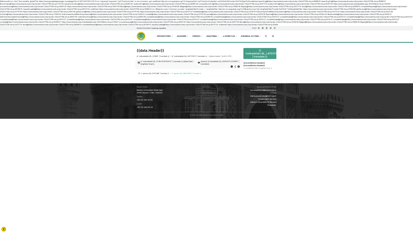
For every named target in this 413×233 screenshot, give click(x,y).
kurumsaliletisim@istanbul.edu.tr (263, 90)
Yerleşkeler (271, 105)
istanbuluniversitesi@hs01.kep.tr (263, 96)
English (254, 28)
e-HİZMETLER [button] (229, 36)
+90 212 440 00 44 (145, 107)
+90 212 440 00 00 (145, 100)
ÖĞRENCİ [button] (196, 36)
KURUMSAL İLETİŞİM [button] (250, 36)
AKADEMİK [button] (182, 36)
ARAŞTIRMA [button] (211, 36)
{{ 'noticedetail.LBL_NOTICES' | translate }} (189, 56)
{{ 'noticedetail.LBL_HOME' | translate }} (153, 56)
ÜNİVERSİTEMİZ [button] (164, 36)
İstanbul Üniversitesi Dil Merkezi (263, 102)
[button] (3, 229)
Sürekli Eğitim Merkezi (267, 99)
